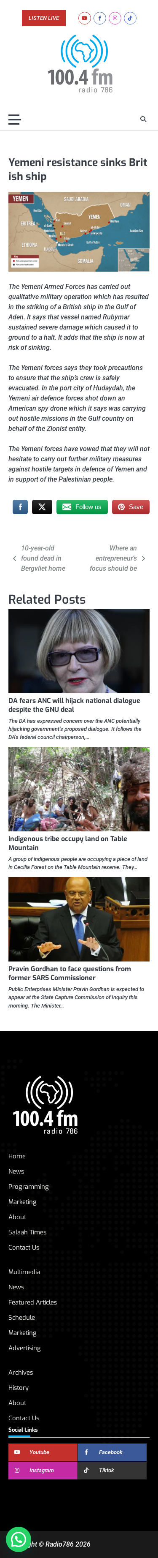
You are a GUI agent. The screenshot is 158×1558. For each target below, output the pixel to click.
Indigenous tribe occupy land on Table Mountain (67, 843)
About (17, 1217)
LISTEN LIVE (44, 18)
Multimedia (24, 1272)
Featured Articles (32, 1302)
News (16, 1171)
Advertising (24, 1348)
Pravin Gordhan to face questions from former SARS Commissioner (69, 973)
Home (17, 1156)
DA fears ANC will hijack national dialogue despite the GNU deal (74, 705)
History (18, 1388)
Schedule (21, 1317)
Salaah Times (27, 1232)
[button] (18, 1539)
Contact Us (23, 1247)
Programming (28, 1186)
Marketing (22, 1202)
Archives (20, 1372)
